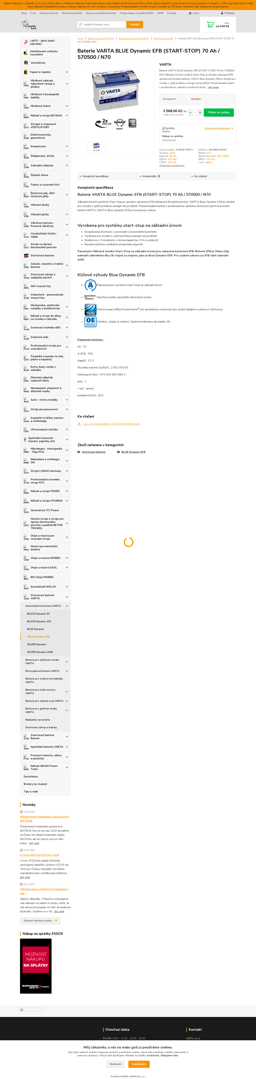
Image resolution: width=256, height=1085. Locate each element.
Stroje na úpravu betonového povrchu (44, 245)
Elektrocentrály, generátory (41, 136)
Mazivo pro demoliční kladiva (44, 548)
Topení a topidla (40, 72)
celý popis (213, 87)
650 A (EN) (223, 156)
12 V (208, 153)
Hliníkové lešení (41, 106)
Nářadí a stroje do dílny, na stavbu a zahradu (46, 317)
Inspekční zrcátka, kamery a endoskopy (47, 419)
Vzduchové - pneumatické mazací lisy (47, 296)
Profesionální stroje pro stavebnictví (46, 347)
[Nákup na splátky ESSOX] (36, 966)
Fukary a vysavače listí (45, 184)
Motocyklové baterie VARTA (42, 671)
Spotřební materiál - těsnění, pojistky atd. (41, 439)
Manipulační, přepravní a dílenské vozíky (46, 389)
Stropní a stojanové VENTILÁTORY (43, 125)
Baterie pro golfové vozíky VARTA (41, 710)
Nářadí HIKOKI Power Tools (44, 767)
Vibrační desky (40, 205)
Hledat (134, 24)
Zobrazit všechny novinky (38, 920)
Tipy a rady (31, 791)
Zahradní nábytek (42, 165)
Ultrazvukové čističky (44, 429)
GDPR (160, 13)
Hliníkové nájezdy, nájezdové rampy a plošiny (43, 84)
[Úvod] (47, 24)
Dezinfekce (31, 776)
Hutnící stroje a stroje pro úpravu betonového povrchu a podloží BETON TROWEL (47, 523)
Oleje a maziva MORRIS (45, 558)
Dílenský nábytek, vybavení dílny (42, 379)
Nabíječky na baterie (37, 719)
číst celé (34, 843)
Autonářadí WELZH (43, 586)
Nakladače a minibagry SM (45, 461)
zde (143, 1076)
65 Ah (172, 156)
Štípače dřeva (39, 175)
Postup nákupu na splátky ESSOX (137, 13)
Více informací (169, 140)
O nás (33, 13)
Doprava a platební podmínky (101, 13)
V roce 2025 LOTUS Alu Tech (39, 855)
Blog (23, 13)
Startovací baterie (42, 255)
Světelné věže (39, 337)
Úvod (80, 38)
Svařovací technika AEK (45, 327)
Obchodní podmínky (72, 13)
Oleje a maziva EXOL (44, 567)
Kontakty (171, 13)
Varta (172, 153)
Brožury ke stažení (35, 784)
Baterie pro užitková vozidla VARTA (42, 661)
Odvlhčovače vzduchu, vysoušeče (44, 53)
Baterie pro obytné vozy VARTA (44, 701)
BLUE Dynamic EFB (39, 636)
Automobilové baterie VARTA (43, 606)
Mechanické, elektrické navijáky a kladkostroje (45, 307)
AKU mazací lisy (41, 286)
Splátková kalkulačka (217, 128)
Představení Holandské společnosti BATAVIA (44, 819)
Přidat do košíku (219, 112)
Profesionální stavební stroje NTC (45, 481)
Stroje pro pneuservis (44, 409)
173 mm (210, 159)
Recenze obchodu (49, 13)
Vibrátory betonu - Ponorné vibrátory (43, 224)
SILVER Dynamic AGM (40, 652)
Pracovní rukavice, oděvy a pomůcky (46, 757)
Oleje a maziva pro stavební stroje (42, 537)
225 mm (172, 162)
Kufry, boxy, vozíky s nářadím (43, 368)
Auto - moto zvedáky (44, 400)
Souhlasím (139, 1064)
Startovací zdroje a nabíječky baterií (43, 276)
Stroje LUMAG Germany (46, 471)
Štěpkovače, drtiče (42, 156)
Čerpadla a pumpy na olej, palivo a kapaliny (47, 358)
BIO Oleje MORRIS (42, 577)
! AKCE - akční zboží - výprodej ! (43, 42)
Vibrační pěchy (40, 214)
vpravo (208, 162)
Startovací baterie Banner (42, 736)
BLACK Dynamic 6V (38, 613)
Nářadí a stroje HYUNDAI (47, 500)
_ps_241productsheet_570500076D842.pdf (110, 424)
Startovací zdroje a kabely (41, 727)
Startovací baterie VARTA (42, 596)
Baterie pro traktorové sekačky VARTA (44, 680)
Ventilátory (38, 63)
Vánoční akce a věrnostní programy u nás (44, 891)
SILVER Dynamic (36, 644)
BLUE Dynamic (35, 629)
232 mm (172, 159)
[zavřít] (251, 3)
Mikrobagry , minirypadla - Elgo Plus (46, 450)
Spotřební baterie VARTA (47, 747)
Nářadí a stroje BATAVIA (46, 115)
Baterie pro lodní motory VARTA (40, 691)
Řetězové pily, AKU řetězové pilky (43, 194)
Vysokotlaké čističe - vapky (44, 235)
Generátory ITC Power (45, 510)
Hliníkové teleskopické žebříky (45, 96)
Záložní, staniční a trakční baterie (47, 265)
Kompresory (38, 146)
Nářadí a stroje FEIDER (45, 491)
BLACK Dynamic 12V (39, 621)
